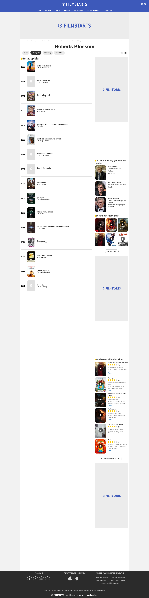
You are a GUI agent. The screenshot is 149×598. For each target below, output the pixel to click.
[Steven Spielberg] (100, 204)
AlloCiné (99, 577)
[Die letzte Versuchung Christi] (31, 139)
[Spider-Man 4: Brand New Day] (100, 369)
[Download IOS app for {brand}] (71, 578)
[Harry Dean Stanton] (100, 188)
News (57, 10)
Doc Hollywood (43, 95)
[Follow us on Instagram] (42, 578)
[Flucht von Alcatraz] (31, 212)
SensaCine (116, 577)
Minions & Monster (114, 440)
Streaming (78, 10)
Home (23, 41)
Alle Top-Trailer (111, 251)
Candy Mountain (44, 168)
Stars (28, 41)
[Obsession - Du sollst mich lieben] (100, 400)
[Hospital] (31, 285)
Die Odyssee (112, 409)
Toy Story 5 (111, 378)
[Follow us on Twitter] (36, 578)
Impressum (60, 590)
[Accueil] (74, 4)
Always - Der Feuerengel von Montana (53, 124)
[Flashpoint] (31, 183)
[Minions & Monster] (100, 446)
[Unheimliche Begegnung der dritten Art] (31, 227)
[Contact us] (48, 578)
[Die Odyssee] (100, 415)
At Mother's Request (45, 153)
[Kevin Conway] (100, 172)
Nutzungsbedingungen (72, 590)
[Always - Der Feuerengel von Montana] (31, 125)
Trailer (110, 373)
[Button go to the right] (125, 53)
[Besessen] (31, 242)
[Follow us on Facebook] (30, 578)
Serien (48, 10)
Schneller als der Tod (46, 66)
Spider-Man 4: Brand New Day (118, 362)
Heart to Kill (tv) (43, 80)
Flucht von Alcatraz (45, 212)
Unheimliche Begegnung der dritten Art (53, 226)
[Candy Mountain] (31, 169)
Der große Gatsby (44, 256)
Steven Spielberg (113, 198)
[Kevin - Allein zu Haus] (31, 110)
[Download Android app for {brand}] (78, 578)
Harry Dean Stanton (114, 182)
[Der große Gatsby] (31, 256)
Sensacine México (108, 583)
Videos (67, 10)
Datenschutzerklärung (86, 590)
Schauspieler (34, 41)
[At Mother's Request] (31, 154)
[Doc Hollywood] (31, 96)
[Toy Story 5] (100, 384)
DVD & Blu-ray (93, 10)
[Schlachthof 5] (31, 271)
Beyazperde (99, 580)
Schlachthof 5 (43, 270)
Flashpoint (41, 183)
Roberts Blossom (61, 41)
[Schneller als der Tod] (31, 66)
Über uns (47, 590)
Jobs (53, 590)
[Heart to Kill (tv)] (31, 81)
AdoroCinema (115, 580)
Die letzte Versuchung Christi (49, 139)
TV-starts (108, 10)
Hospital (40, 285)
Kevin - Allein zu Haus (46, 110)
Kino (39, 10)
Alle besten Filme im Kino (111, 458)
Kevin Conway (112, 166)
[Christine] (31, 198)
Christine (41, 197)
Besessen (41, 241)
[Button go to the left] (122, 53)
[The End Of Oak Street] (100, 431)
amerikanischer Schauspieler (47, 41)
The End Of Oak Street (115, 424)
